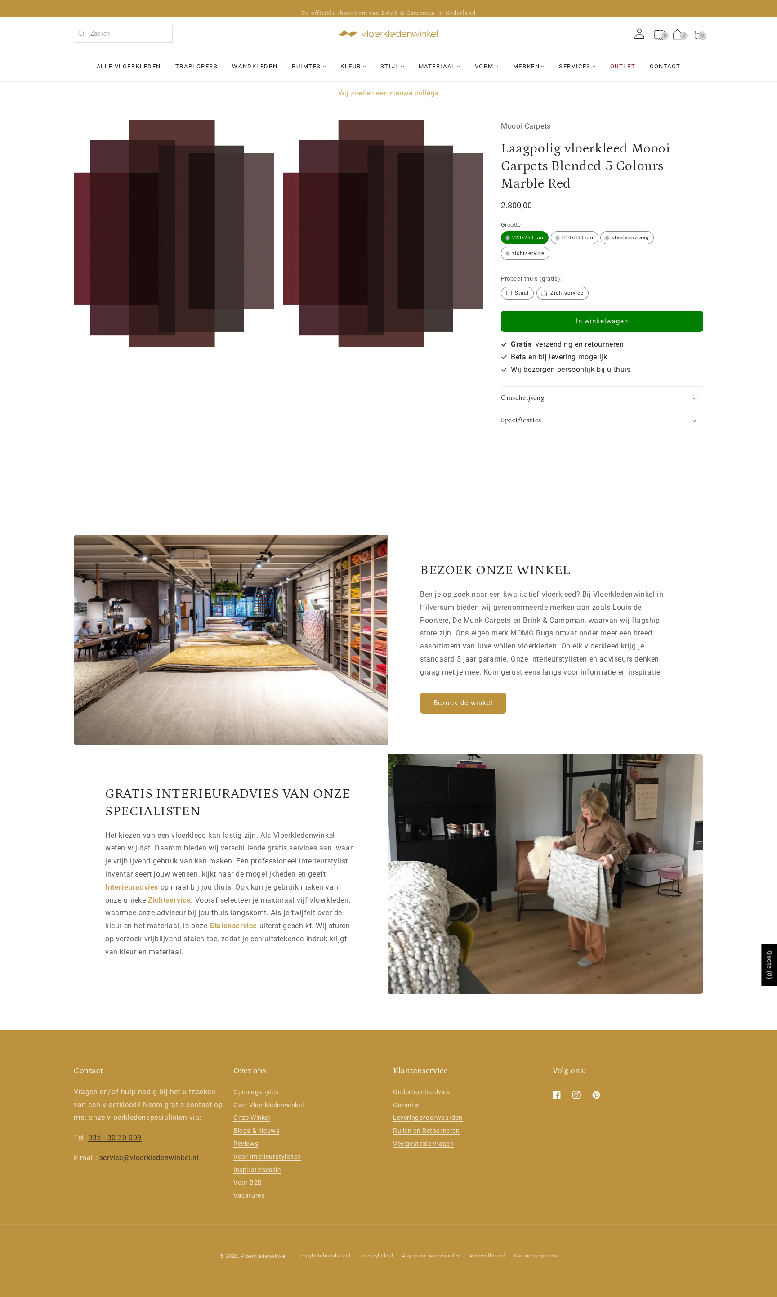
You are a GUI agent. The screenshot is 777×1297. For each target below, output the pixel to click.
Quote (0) (769, 964)
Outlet (622, 66)
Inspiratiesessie (257, 1169)
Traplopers (196, 66)
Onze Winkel (251, 1117)
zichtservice (528, 254)
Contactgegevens (536, 1256)
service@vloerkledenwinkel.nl (149, 1157)
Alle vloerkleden (129, 66)
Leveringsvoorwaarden (428, 1117)
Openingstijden (256, 1091)
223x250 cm (528, 238)
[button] (699, 34)
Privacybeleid (376, 1256)
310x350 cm (578, 238)
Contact (665, 66)
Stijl (389, 66)
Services (574, 66)
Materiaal (437, 66)
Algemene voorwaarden (431, 1256)
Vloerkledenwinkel (264, 1256)
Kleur (350, 66)
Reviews (245, 1143)
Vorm (484, 66)
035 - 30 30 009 (115, 1137)
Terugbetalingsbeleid (324, 1256)
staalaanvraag (630, 238)
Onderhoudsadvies (421, 1091)
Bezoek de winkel (463, 703)
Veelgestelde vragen (423, 1143)
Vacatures (248, 1195)
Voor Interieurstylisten (267, 1156)
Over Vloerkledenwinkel (268, 1104)
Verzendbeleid (487, 1256)
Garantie (406, 1104)
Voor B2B (247, 1182)
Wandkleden (254, 66)
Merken (526, 66)
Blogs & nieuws (256, 1130)
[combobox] (123, 34)
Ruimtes (306, 66)
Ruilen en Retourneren (426, 1130)
